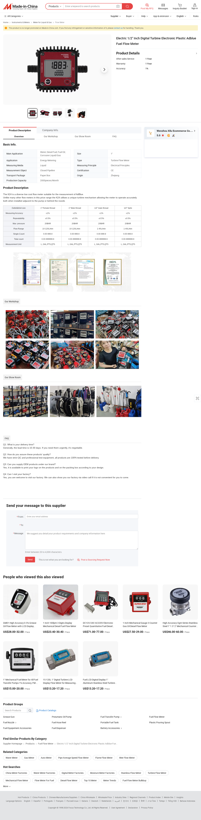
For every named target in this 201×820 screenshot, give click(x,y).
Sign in (194, 8)
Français (59, 801)
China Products (39, 797)
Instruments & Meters (21, 22)
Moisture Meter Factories (102, 772)
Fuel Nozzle (8, 722)
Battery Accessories (110, 728)
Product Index (155, 797)
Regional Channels (138, 797)
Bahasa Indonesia (187, 801)
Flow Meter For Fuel (44, 780)
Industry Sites (120, 797)
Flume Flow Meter (104, 757)
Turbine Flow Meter (157, 772)
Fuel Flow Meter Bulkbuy (134, 780)
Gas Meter (29, 757)
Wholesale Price (105, 797)
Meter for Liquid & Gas (42, 22)
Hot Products (23, 797)
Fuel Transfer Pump (110, 716)
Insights (180, 797)
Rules (195, 16)
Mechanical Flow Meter (17, 780)
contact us (118, 28)
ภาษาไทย (152, 801)
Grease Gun (9, 716)
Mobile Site (168, 797)
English (27, 801)
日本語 (135, 801)
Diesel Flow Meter (68, 780)
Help (143, 16)
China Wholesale (88, 797)
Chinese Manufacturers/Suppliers (63, 797)
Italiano (85, 801)
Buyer (129, 16)
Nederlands (106, 801)
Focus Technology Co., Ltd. (80, 807)
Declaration (133, 807)
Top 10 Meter (90, 780)
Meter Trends (109, 780)
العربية (117, 801)
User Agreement (118, 807)
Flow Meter (59, 22)
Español (37, 801)
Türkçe (162, 801)
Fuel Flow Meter (157, 716)
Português (48, 801)
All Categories (14, 16)
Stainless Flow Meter (131, 772)
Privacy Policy (147, 807)
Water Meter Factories (44, 772)
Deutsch (94, 801)
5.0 (159, 135)
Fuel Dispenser (59, 728)
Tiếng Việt (172, 801)
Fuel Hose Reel (59, 722)
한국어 (126, 801)
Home (5, 22)
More (6, 786)
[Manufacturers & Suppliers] (20, 6)
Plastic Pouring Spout (159, 722)
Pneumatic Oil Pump (62, 716)
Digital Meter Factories (73, 772)
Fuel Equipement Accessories (17, 728)
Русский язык (72, 801)
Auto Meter (46, 757)
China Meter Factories (16, 772)
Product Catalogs (47, 710)
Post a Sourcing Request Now (93, 559)
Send (30, 559)
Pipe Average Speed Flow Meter (73, 757)
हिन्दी (142, 801)
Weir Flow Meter (127, 757)
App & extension (161, 16)
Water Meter (12, 757)
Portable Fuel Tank (109, 722)
